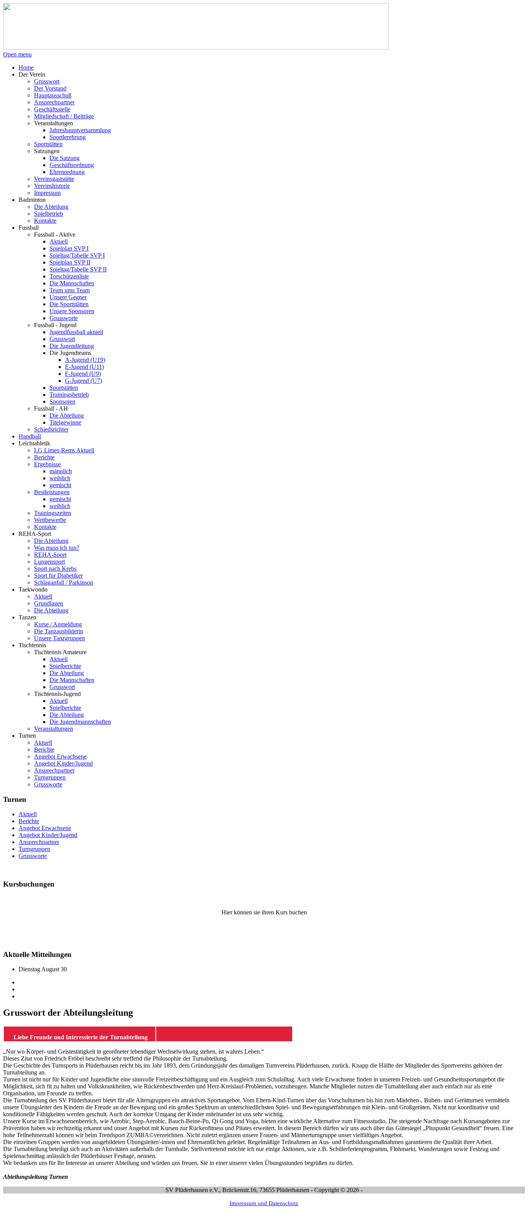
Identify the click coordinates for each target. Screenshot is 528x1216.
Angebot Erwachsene (45, 828)
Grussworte (33, 856)
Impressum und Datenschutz (264, 1203)
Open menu (17, 54)
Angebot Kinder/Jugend (48, 835)
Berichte (29, 821)
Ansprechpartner (39, 842)
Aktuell (28, 814)
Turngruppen (34, 849)
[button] (32, 74)
